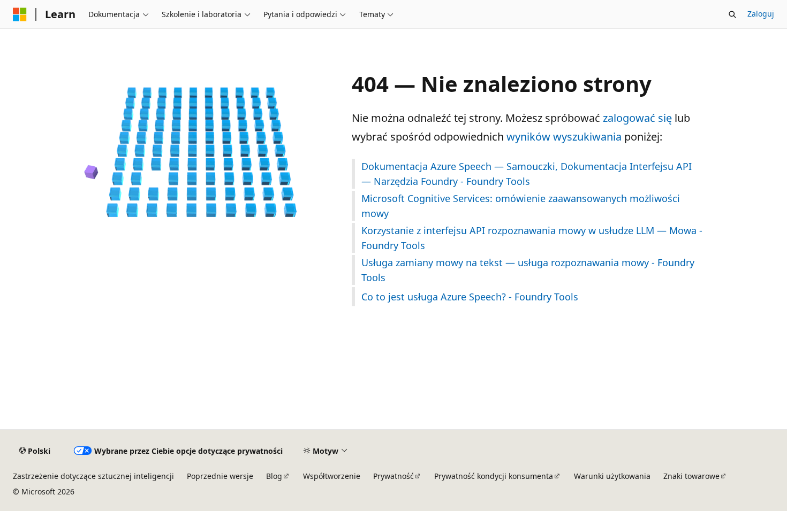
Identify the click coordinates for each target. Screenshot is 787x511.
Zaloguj (760, 14)
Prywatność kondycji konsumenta (493, 476)
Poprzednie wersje (220, 476)
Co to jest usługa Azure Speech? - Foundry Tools (469, 296)
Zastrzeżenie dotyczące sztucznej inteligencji (93, 476)
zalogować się (637, 118)
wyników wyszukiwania (564, 136)
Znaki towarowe (691, 476)
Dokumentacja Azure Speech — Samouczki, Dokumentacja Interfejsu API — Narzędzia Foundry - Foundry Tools (526, 174)
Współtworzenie (331, 476)
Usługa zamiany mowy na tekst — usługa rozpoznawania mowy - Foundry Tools (527, 270)
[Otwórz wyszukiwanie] (732, 14)
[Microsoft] (20, 14)
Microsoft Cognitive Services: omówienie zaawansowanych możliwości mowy (520, 206)
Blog (274, 476)
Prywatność (393, 476)
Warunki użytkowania (612, 476)
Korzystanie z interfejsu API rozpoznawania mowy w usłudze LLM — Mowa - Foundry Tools (531, 238)
